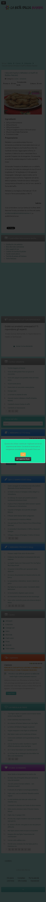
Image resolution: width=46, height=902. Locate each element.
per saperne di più (23, 459)
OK (23, 454)
